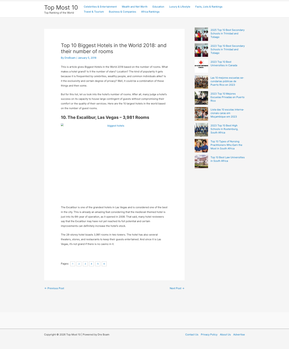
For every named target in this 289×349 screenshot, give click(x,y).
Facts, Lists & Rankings (208, 6)
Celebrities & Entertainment (100, 6)
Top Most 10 (61, 7)
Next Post (177, 288)
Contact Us (191, 334)
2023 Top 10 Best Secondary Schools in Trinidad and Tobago (228, 49)
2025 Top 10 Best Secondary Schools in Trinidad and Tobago (228, 33)
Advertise (239, 334)
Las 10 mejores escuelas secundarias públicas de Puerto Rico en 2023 (227, 81)
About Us (225, 334)
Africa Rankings (150, 11)
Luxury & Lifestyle (179, 6)
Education (158, 6)
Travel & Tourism (94, 11)
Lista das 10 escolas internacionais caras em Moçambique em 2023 (227, 113)
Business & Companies (122, 11)
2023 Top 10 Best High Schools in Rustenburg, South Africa (224, 129)
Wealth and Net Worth (135, 6)
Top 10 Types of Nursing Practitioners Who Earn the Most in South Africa (226, 145)
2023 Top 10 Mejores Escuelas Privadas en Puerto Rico (228, 97)
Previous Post (54, 288)
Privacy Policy (209, 334)
